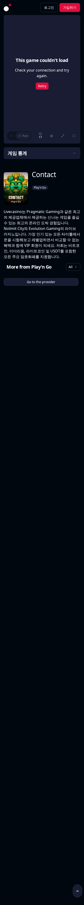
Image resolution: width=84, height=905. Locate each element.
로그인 (49, 7)
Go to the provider (41, 282)
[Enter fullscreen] (74, 136)
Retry (42, 86)
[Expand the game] (62, 136)
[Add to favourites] (51, 136)
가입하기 (69, 7)
